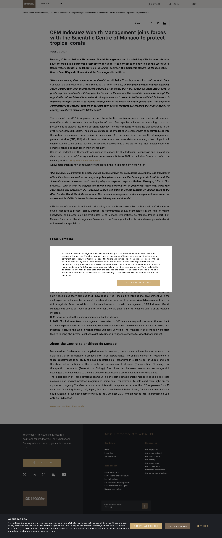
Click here (100, 529)
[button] (138, 283)
